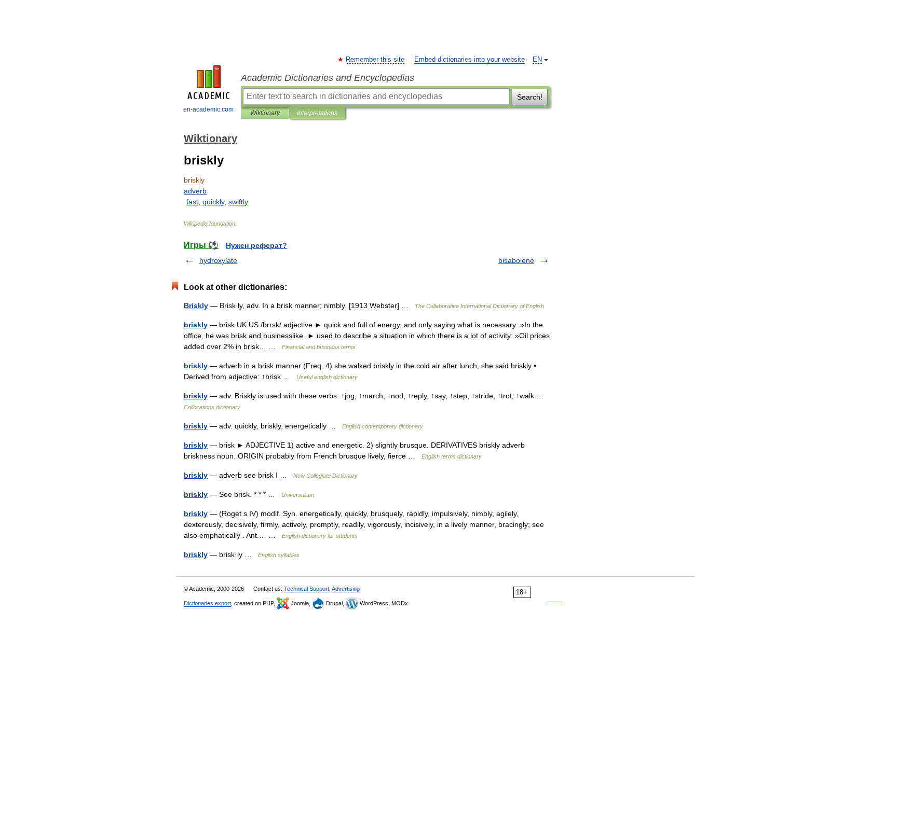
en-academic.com (208, 109)
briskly (196, 325)
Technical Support (306, 589)
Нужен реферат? (256, 245)
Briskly (196, 305)
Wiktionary (265, 113)
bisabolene (516, 260)
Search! (529, 97)
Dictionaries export (207, 603)
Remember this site (375, 59)
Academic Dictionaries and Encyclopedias (327, 78)
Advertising (346, 589)
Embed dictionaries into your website (469, 59)
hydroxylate (218, 260)
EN (537, 59)
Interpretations (317, 113)
